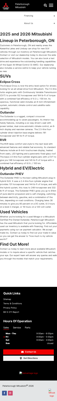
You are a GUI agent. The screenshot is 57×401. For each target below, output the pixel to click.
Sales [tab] (6, 327)
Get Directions (30, 358)
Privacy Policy (10, 308)
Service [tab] (17, 327)
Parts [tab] (27, 327)
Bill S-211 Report (11, 312)
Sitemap (7, 299)
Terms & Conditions (12, 303)
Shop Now (28, 21)
